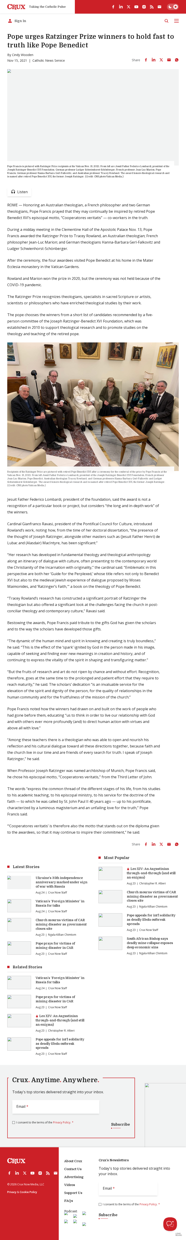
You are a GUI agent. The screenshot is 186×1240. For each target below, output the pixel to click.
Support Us (73, 1193)
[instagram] (144, 7)
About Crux (73, 1161)
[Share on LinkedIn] (153, 60)
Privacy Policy (61, 1122)
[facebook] (113, 7)
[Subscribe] (159, 7)
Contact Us (73, 1169)
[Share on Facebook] (146, 60)
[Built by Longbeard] (178, 1234)
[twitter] (128, 7)
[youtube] (136, 7)
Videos (69, 1185)
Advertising (73, 1177)
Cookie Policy (28, 1192)
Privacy (11, 1192)
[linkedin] (121, 7)
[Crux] (16, 7)
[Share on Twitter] (161, 60)
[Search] (166, 21)
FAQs (68, 1201)
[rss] (152, 7)
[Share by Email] (169, 60)
